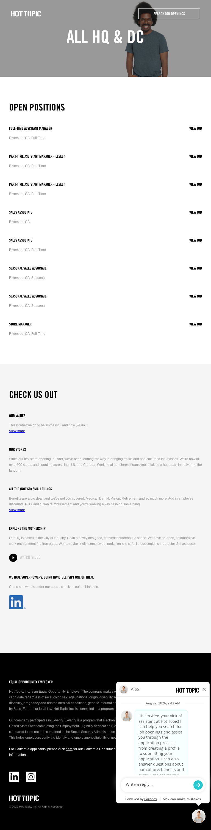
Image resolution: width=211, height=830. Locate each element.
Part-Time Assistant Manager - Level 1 (37, 156)
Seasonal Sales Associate (27, 268)
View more (17, 431)
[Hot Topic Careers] (26, 13)
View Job (195, 128)
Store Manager (20, 324)
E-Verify (57, 720)
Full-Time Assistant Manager (30, 128)
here (69, 749)
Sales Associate (20, 212)
